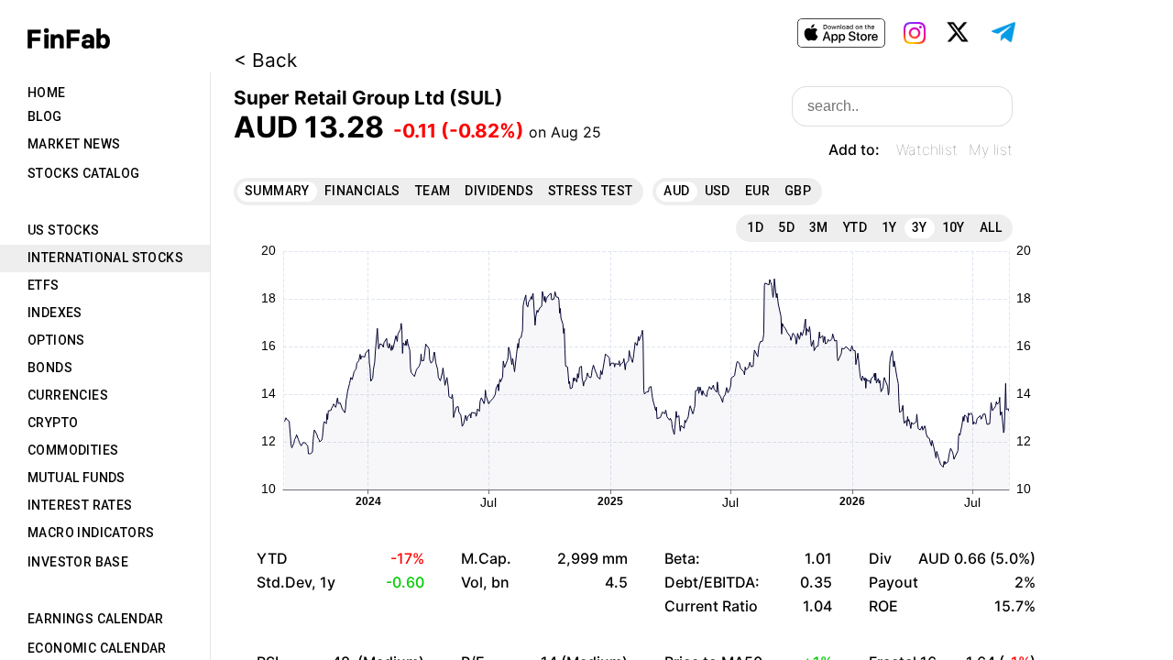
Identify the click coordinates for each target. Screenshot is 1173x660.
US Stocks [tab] (63, 230)
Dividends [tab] (499, 190)
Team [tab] (433, 190)
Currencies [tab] (67, 395)
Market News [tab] (73, 144)
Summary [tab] (277, 190)
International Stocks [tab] (105, 257)
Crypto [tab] (52, 422)
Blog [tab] (44, 116)
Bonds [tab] (49, 367)
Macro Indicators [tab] (90, 532)
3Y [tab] (919, 227)
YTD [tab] (855, 227)
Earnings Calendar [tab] (95, 618)
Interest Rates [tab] (80, 505)
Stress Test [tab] (590, 190)
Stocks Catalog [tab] (83, 173)
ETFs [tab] (43, 285)
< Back (265, 60)
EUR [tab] (757, 190)
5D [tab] (786, 227)
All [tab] (991, 227)
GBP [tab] (797, 190)
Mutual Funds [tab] (76, 477)
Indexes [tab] (54, 312)
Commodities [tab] (72, 450)
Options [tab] (56, 340)
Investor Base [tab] (77, 562)
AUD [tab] (676, 190)
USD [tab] (717, 190)
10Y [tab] (953, 227)
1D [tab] (755, 227)
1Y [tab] (889, 227)
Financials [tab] (362, 190)
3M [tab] (818, 227)
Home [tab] (46, 92)
